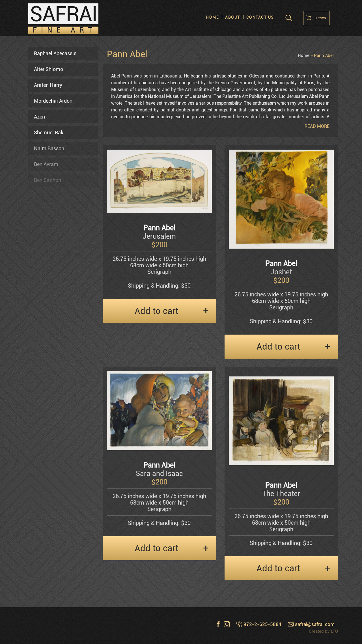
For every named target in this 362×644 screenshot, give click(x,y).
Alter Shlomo (48, 69)
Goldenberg (47, 433)
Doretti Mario (49, 307)
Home (212, 17)
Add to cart (156, 311)
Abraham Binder (52, 228)
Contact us (260, 17)
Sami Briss (46, 259)
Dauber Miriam (51, 291)
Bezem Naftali (50, 212)
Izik (38, 465)
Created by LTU (323, 631)
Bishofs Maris (49, 243)
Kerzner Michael (52, 513)
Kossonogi (46, 560)
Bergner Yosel (49, 196)
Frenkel (42, 402)
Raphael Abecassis (55, 53)
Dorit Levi (44, 576)
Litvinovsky (47, 592)
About (232, 17)
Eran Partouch (50, 354)
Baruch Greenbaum (55, 449)
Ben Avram (46, 164)
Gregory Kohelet (52, 544)
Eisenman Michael (55, 338)
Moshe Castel (49, 275)
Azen (39, 117)
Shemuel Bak (48, 132)
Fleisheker (45, 386)
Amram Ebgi (48, 323)
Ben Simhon (47, 180)
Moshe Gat (46, 418)
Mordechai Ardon (53, 101)
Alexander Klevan (53, 528)
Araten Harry (48, 85)
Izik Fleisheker (50, 481)
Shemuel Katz (49, 497)
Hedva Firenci (49, 370)
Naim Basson (49, 148)
